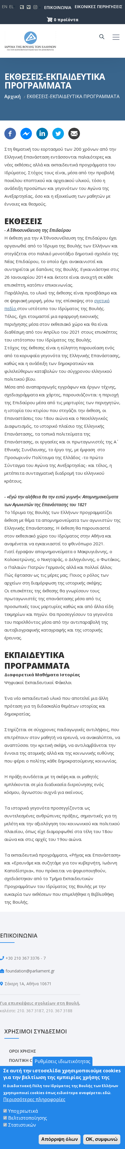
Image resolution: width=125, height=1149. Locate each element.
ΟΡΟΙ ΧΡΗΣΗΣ (22, 1051)
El (11, 6)
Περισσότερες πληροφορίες (34, 1099)
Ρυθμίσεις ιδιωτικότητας (62, 1061)
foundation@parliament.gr (30, 971)
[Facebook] (10, 133)
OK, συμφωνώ (102, 1139)
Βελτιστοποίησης (27, 1118)
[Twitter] (58, 133)
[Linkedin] (42, 133)
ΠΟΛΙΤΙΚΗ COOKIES (28, 1060)
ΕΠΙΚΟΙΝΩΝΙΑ (50, 7)
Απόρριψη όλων (59, 1139)
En (4, 6)
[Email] (74, 133)
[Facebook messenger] (26, 133)
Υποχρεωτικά (23, 1111)
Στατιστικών (22, 1125)
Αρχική (12, 96)
